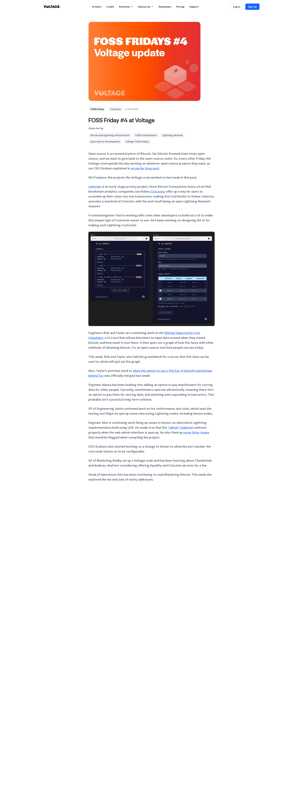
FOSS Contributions (146, 135)
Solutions (124, 6)
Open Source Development (105, 141)
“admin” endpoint (180, 427)
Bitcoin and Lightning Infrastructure (110, 135)
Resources (144, 6)
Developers (165, 6)
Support (194, 6)
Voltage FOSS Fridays (137, 141)
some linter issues (196, 432)
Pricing (180, 6)
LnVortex (94, 186)
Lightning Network (172, 135)
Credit (110, 6)
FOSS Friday (97, 109)
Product (97, 6)
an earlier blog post (144, 168)
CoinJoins (158, 191)
